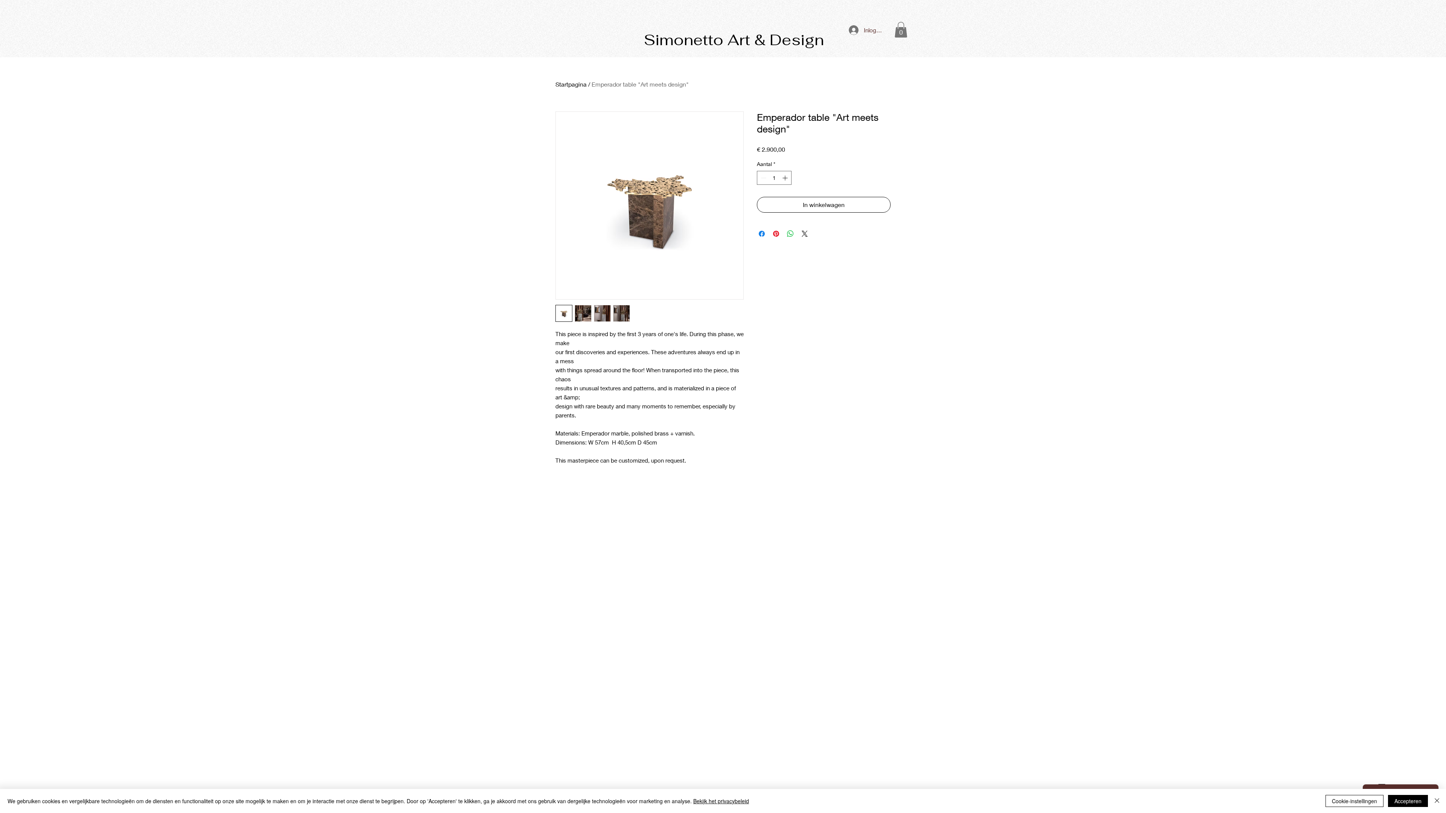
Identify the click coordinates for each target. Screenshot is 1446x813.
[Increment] (785, 177)
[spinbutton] (774, 177)
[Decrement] (762, 177)
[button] (901, 30)
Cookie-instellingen (1354, 801)
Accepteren (1408, 801)
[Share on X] (804, 233)
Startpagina (571, 84)
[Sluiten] (1436, 801)
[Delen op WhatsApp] (790, 233)
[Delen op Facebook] (761, 233)
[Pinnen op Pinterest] (776, 233)
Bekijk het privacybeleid (721, 801)
